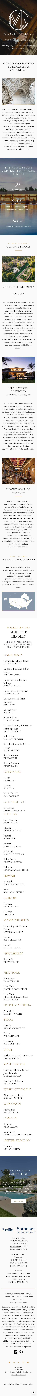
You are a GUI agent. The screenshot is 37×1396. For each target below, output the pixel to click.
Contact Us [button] (18, 1201)
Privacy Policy (27, 1384)
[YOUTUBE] (28, 1362)
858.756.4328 (15, 1247)
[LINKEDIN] (18, 1362)
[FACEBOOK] (9, 1362)
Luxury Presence (18, 1375)
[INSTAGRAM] (14, 1362)
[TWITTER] (23, 1362)
